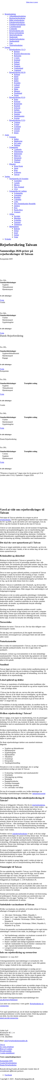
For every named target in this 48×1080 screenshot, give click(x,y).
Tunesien (17, 222)
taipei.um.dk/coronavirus (9, 1018)
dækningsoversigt (38, 793)
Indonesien (18, 154)
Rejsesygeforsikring (16, 33)
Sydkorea (17, 172)
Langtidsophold (15, 27)
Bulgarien (17, 56)
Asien (7, 135)
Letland (17, 85)
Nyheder (8, 239)
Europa (7, 47)
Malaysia (17, 156)
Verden (7, 177)
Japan (16, 168)
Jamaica (17, 206)
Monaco (17, 91)
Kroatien (17, 83)
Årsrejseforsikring (15, 45)
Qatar (16, 237)
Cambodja (18, 149)
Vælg (2, 300)
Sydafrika (17, 220)
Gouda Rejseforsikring (8, 1063)
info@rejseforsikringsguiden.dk (15, 1041)
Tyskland (17, 127)
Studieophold (14, 41)
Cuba (16, 202)
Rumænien (18, 104)
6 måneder (13, 29)
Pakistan (17, 145)
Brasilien (17, 197)
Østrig (16, 133)
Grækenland (18, 68)
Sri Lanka (17, 143)
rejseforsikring (5, 520)
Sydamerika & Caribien (18, 191)
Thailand (17, 160)
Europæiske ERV (6, 1061)
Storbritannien (19, 116)
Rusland (17, 106)
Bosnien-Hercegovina (22, 54)
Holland (17, 74)
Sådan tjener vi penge (32, 2)
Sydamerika (18, 193)
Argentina (17, 195)
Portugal (17, 102)
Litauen (17, 87)
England (17, 60)
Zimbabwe (18, 224)
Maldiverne (18, 141)
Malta (16, 89)
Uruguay (17, 212)
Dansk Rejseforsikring (8, 1065)
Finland (17, 64)
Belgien (17, 52)
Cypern (16, 58)
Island (16, 79)
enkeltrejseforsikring (19, 834)
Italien (16, 81)
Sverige (17, 118)
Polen (16, 99)
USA (16, 189)
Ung (11, 43)
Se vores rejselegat (7, 1047)
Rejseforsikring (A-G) (17, 49)
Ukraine (17, 129)
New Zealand (19, 187)
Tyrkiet (16, 124)
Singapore (17, 158)
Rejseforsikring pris (16, 31)
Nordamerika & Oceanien (18, 179)
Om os (2, 1045)
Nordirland (18, 93)
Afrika (11, 214)
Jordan (16, 235)
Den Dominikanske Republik (25, 204)
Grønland (17, 70)
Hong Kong (18, 166)
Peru (15, 208)
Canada (17, 183)
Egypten (17, 216)
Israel (16, 233)
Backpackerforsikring (17, 18)
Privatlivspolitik (6, 1051)
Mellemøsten (14, 227)
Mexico (17, 185)
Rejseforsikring (10, 14)
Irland (16, 77)
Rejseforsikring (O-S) (17, 97)
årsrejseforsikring (38, 805)
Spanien (17, 114)
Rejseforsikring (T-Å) (17, 120)
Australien (18, 181)
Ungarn (17, 131)
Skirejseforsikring (15, 35)
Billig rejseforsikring (16, 20)
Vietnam (17, 162)
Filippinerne (18, 152)
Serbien (17, 110)
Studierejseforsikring (16, 39)
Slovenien (17, 112)
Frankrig (17, 66)
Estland (16, 62)
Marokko (17, 218)
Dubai (16, 231)
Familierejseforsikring (17, 24)
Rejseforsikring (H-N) (17, 72)
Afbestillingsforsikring (17, 16)
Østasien (12, 164)
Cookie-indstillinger (7, 1053)
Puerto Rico (18, 210)
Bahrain (17, 229)
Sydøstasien (13, 147)
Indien (16, 139)
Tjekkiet (17, 122)
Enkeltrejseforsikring (17, 22)
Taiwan (16, 174)
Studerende (13, 37)
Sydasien (12, 137)
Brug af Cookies (6, 1049)
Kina (16, 170)
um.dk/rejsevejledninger (9, 1000)
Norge (16, 95)
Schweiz (17, 108)
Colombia (17, 199)
